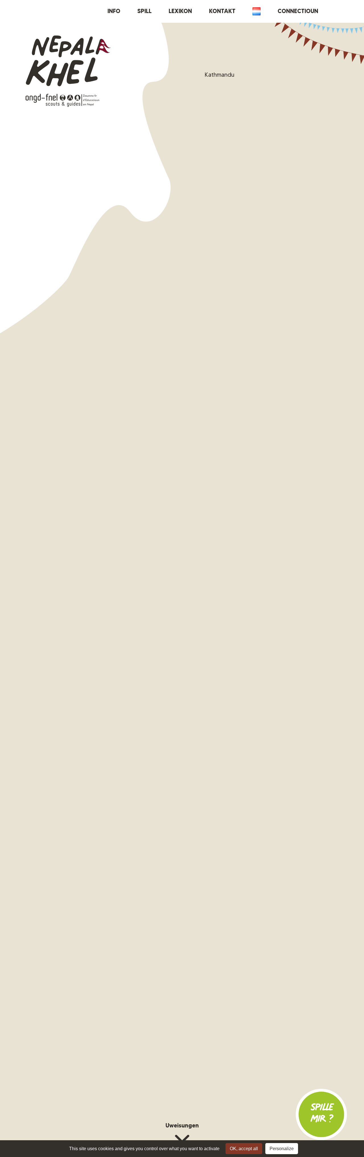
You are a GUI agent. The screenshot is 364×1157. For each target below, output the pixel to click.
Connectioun (298, 11)
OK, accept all (244, 1148)
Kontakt (222, 11)
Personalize (282, 1148)
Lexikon (180, 11)
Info (113, 11)
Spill (144, 11)
